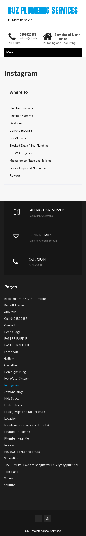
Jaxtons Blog (13, 392)
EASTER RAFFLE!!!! (17, 345)
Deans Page (12, 332)
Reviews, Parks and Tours (22, 452)
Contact (9, 325)
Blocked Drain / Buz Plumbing (29, 145)
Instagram (11, 385)
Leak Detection (14, 405)
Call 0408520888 (21, 130)
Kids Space (11, 398)
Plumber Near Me (21, 115)
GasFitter (16, 123)
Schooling (11, 458)
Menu (10, 52)
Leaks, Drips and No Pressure (29, 168)
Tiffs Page (11, 471)
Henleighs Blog (15, 372)
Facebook (11, 352)
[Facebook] (38, 518)
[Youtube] (47, 518)
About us (10, 312)
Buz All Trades (19, 138)
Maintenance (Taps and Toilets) (30, 160)
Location (10, 418)
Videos (9, 478)
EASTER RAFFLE (15, 338)
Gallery (9, 358)
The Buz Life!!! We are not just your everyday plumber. (41, 465)
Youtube (9, 485)
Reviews (15, 175)
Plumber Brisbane (21, 108)
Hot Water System (21, 153)
